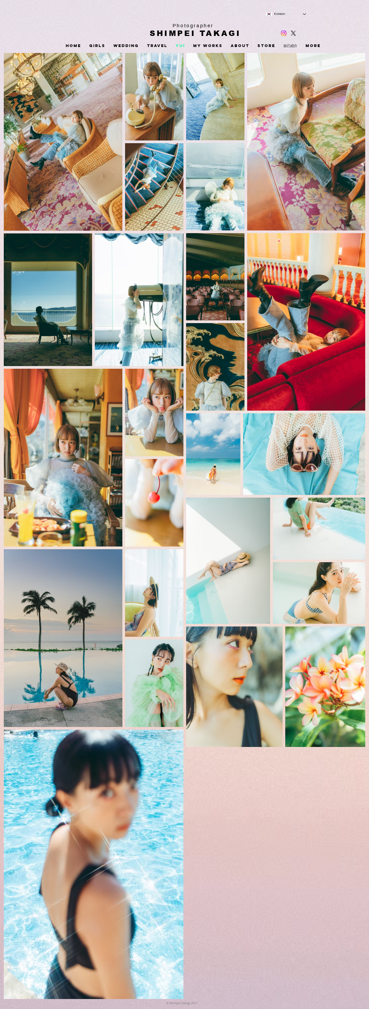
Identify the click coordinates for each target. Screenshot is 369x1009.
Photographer (193, 25)
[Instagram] (283, 33)
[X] (293, 33)
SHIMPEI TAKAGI (195, 33)
